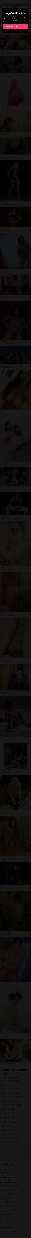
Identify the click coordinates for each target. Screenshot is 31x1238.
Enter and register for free (15, 26)
